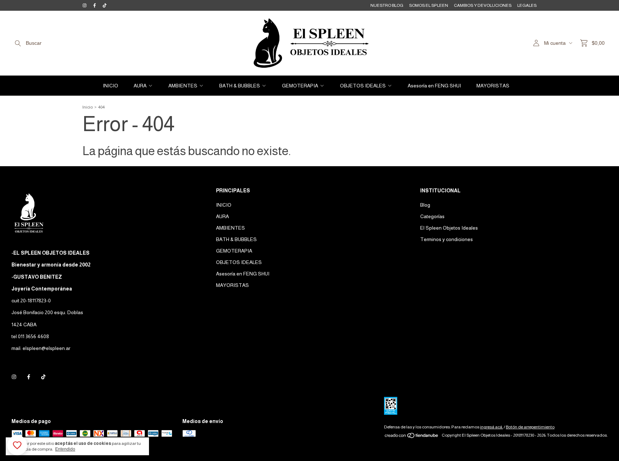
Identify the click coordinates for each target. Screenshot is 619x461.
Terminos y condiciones (446, 239)
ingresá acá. (491, 426)
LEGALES (527, 5)
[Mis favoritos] (17, 445)
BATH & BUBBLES (239, 85)
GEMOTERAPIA (300, 85)
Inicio (87, 107)
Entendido (65, 449)
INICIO (110, 85)
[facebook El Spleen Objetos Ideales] (94, 5)
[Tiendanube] (412, 437)
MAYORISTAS (492, 85)
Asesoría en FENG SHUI (434, 85)
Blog (425, 205)
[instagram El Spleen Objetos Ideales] (84, 5)
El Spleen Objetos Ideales (449, 228)
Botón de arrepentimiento (530, 426)
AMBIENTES (182, 85)
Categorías (432, 216)
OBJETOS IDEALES (363, 85)
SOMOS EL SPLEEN (428, 5)
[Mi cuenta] (536, 43)
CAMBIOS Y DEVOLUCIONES (483, 5)
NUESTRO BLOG (386, 5)
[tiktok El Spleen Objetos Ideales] (104, 5)
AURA (140, 85)
